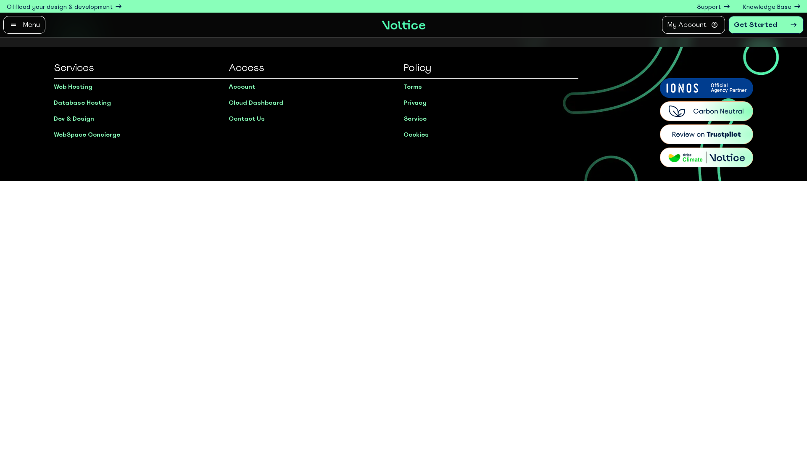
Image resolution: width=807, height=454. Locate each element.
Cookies (416, 134)
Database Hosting (82, 102)
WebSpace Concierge (87, 134)
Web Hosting (73, 86)
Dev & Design (74, 118)
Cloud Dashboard (256, 102)
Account (242, 86)
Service (415, 118)
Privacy (415, 102)
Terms (413, 86)
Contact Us (247, 118)
